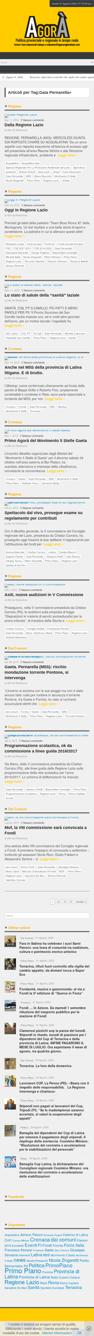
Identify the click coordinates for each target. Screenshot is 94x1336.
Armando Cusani (53, 1235)
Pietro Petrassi (52, 257)
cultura (52, 552)
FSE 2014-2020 (43, 248)
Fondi (47, 1245)
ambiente (11, 172)
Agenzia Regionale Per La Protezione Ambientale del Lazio (38, 167)
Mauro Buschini (42, 176)
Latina (36, 1254)
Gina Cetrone (62, 1250)
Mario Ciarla (12, 871)
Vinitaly (66, 180)
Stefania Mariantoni (16, 637)
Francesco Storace (18, 1249)
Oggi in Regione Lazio (26, 210)
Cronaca (10, 406)
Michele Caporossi (75, 333)
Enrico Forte (27, 867)
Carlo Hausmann (72, 172)
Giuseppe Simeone (68, 867)
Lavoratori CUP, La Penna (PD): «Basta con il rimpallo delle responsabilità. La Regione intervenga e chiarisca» (54, 1087)
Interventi (24, 1255)
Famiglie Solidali (35, 628)
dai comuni (12, 711)
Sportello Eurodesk (52, 1288)
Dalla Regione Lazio (24, 125)
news (19, 1259)
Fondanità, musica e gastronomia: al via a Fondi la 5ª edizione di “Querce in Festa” (52, 991)
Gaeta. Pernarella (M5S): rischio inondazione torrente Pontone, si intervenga (36, 672)
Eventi (31, 1245)
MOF (62, 871)
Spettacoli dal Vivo (16, 565)
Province (47, 1272)
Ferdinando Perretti (57, 628)
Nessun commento (33, 120)
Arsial (56, 172)
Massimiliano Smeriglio (64, 252)
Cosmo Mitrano (20, 1240)
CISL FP (25, 333)
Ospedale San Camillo (18, 337)
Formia (22, 406)
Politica (36, 1265)
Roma (62, 793)
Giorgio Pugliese (40, 252)
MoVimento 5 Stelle (65, 176)
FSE (8, 248)
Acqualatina (12, 163)
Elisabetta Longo (15, 244)
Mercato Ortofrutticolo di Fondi (39, 871)
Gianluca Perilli (55, 556)
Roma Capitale (77, 793)
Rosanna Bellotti (79, 261)
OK (79, 1333)
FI (40, 1245)
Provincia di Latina (34, 1277)
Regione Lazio (51, 180)
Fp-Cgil (37, 333)
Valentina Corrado (15, 880)
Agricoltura (79, 167)
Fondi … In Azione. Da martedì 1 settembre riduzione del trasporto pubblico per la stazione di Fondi (52, 1011)
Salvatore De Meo (34, 875)
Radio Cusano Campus (65, 1277)
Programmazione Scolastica (21, 793)
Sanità (72, 337)
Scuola (9, 798)
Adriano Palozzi (31, 1234)
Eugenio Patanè (14, 556)
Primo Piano (33, 180)
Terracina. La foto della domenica (45, 1065)
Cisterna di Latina (75, 1234)
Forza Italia (74, 1245)
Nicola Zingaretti (15, 180)
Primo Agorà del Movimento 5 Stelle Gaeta (46, 440)
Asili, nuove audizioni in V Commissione (44, 594)
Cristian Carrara (36, 552)
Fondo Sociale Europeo (71, 244)
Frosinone (38, 1250)
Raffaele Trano (30, 483)
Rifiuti (43, 1283)
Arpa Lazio (44, 172)
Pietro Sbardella (33, 561)
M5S (28, 176)
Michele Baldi (13, 257)
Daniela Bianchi (67, 552)
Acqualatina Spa (30, 163)
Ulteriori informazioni (57, 1333)
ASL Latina (12, 333)
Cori (8, 1240)
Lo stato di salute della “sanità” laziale (42, 295)
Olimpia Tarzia (13, 561)
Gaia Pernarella (14, 176)
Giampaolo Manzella (17, 252)
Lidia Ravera (73, 556)
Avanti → (81, 901)
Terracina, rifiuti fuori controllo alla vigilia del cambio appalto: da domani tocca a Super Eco (54, 970)
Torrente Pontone (74, 716)
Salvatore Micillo (50, 483)
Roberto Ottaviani (57, 261)
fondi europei (34, 244)
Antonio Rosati (27, 172)
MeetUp (62, 406)
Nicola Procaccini (37, 1261)
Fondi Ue (49, 244)
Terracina (35, 411)
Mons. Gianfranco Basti (39, 633)
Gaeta (21, 479)
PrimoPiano (59, 1265)
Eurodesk (18, 1245)
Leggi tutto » (67, 155)
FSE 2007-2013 (22, 248)
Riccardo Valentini (34, 261)
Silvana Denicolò (15, 265)
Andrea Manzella (15, 552)
